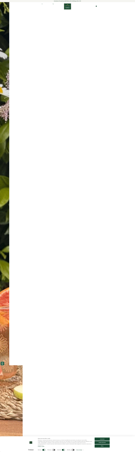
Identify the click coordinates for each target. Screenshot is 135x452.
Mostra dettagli (79, 449)
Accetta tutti (102, 439)
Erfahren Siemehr (67, 37)
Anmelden (86, 3)
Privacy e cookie (41, 446)
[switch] (53, 450)
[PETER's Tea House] (67, 6)
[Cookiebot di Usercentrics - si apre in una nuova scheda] (30, 450)
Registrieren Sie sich (93, 3)
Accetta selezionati (102, 442)
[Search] (53, 4)
